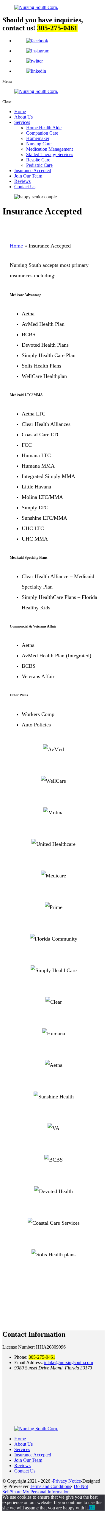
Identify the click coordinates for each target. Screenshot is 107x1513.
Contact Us (24, 186)
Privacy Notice (67, 1481)
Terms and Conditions (50, 1486)
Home (20, 111)
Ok (92, 1507)
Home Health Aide (44, 127)
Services (22, 122)
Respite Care (38, 159)
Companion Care (42, 133)
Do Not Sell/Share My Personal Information (45, 1489)
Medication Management (49, 149)
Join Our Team (28, 175)
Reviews (22, 181)
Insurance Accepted (32, 170)
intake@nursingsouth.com (68, 1362)
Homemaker (37, 138)
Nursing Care (38, 143)
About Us (23, 116)
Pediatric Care (39, 165)
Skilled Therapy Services (49, 154)
